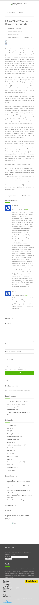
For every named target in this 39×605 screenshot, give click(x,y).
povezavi (27, 390)
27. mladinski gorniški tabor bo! (15, 407)
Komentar (8, 323)
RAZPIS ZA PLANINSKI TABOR (16, 404)
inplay (8, 481)
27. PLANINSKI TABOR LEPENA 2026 (17, 401)
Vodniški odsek (11, 467)
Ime (8, 344)
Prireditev (9, 450)
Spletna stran (9, 359)
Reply (26, 209)
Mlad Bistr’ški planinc (13, 436)
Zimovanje (10, 470)
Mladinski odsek (11, 439)
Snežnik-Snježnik (12, 456)
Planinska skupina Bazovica (15, 445)
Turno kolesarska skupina (14, 462)
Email (13, 351)
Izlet (8, 428)
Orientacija (10, 442)
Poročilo (20, 31)
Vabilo (8, 464)
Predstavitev (11, 12)
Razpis (9, 453)
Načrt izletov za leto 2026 (14, 409)
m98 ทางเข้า (10, 490)
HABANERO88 (11, 495)
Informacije (11, 31)
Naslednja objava (27, 195)
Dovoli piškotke (31, 581)
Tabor (8, 459)
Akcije (21, 12)
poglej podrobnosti (7, 601)
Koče (15, 31)
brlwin (8, 486)
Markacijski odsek (12, 434)
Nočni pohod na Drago (18, 500)
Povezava (8, 510)
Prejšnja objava (11, 195)
